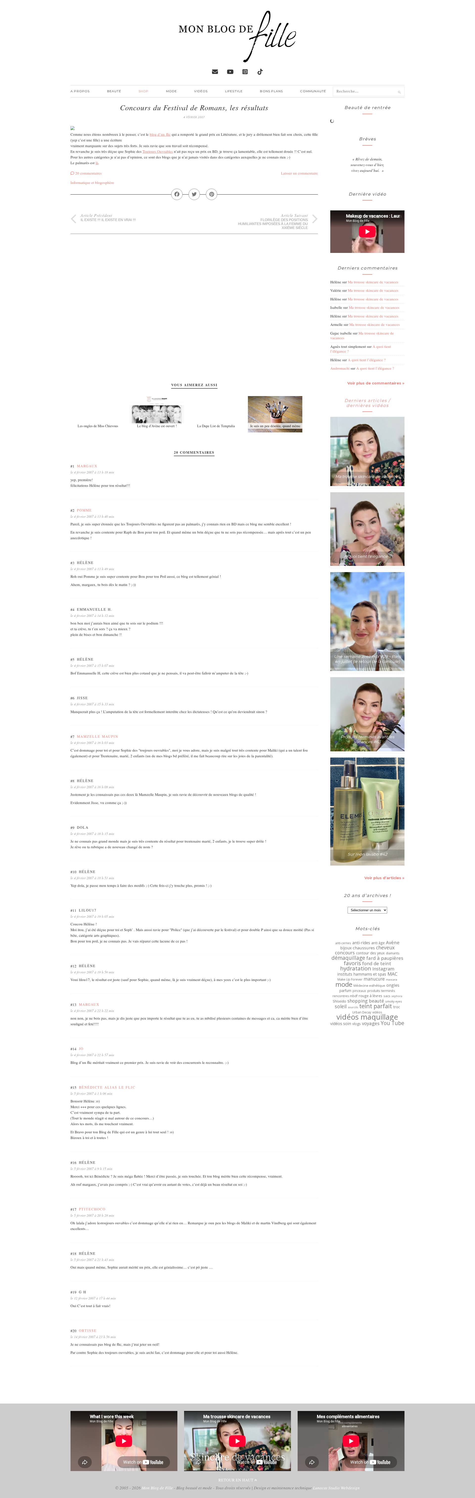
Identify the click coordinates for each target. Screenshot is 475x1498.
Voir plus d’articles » (384, 877)
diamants (393, 953)
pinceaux (359, 991)
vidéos (377, 1012)
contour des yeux (370, 953)
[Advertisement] (194, 268)
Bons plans (271, 91)
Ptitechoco (92, 1209)
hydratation (355, 968)
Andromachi (340, 368)
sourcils (353, 1007)
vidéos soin (340, 1023)
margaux (87, 466)
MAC (392, 974)
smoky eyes (393, 1001)
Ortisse (88, 1330)
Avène (393, 942)
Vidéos (201, 91)
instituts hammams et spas (361, 974)
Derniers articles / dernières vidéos (367, 403)
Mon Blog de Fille (157, 1488)
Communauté (313, 91)
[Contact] (215, 71)
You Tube (392, 1023)
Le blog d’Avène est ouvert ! (157, 426)
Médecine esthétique (369, 986)
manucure (374, 979)
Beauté (114, 91)
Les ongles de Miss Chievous (98, 426)
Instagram (383, 968)
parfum (345, 990)
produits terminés (381, 990)
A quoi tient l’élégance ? (367, 359)
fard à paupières (384, 958)
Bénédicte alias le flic (107, 1087)
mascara (391, 979)
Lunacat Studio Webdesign (336, 1488)
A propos (80, 91)
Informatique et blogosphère (92, 182)
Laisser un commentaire (299, 173)
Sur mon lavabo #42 (367, 854)
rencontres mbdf (344, 996)
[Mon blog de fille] (237, 58)
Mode (171, 91)
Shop (144, 91)
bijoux (346, 948)
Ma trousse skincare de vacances (373, 281)
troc (396, 1007)
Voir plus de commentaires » (375, 383)
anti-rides (361, 942)
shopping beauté (365, 1001)
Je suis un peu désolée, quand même (275, 426)
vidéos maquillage (367, 1017)
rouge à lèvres (370, 996)
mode (343, 984)
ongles (392, 985)
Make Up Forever (349, 979)
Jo (81, 1048)
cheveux (385, 947)
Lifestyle (234, 91)
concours (345, 952)
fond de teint (376, 963)
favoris (352, 963)
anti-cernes (343, 943)
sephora (397, 996)
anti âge (378, 943)
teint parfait (375, 1006)
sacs (386, 996)
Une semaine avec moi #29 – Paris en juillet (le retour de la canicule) (367, 659)
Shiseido (339, 1001)
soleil (341, 1006)
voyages (371, 1023)
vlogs (356, 1024)
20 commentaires (88, 173)
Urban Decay (361, 1012)
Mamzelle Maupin (97, 736)
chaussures (364, 948)
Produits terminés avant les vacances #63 (367, 739)
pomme (84, 510)
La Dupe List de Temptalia (216, 426)
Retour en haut (236, 1479)
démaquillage (348, 958)
